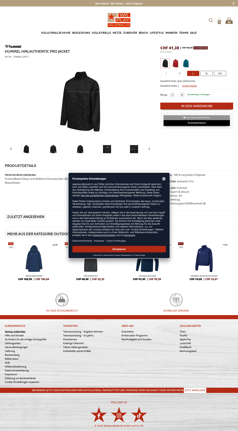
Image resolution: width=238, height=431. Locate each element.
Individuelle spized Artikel (77, 351)
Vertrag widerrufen (15, 331)
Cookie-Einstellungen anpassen (22, 382)
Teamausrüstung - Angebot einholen (83, 331)
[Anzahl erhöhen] (182, 94)
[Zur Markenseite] (13, 47)
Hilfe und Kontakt (14, 335)
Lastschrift (185, 343)
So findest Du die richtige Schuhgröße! (25, 339)
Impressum (11, 374)
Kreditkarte (185, 347)
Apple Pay (185, 339)
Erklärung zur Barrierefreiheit (20, 378)
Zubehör (130, 33)
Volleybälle (101, 33)
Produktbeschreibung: (20, 175)
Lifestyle (157, 33)
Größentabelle (189, 86)
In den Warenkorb (196, 106)
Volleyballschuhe (55, 33)
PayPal (183, 335)
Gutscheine (127, 331)
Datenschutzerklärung (17, 370)
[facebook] (99, 414)
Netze (117, 33)
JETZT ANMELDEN (195, 390)
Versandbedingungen (16, 347)
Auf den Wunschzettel (198, 117)
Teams (183, 33)
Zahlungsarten (13, 343)
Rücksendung (12, 354)
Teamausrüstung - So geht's (78, 335)
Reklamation (12, 358)
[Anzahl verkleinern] (172, 94)
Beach (143, 33)
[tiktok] (139, 414)
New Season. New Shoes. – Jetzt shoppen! (119, 3)
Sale (193, 33)
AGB (7, 362)
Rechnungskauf (188, 351)
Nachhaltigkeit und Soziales (136, 339)
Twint (183, 331)
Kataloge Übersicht (73, 343)
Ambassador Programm (134, 335)
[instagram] (119, 414)
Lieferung (10, 351)
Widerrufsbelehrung (15, 366)
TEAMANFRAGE (196, 122)
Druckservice (70, 339)
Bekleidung (81, 33)
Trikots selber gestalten (75, 347)
